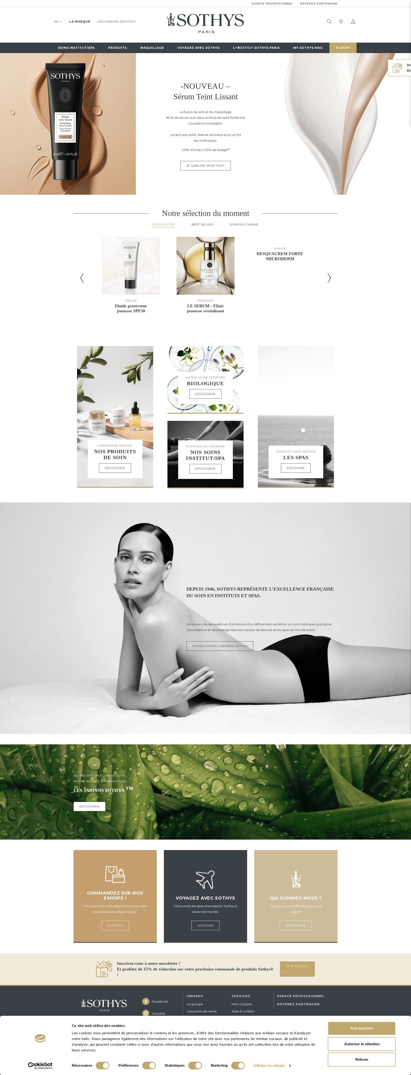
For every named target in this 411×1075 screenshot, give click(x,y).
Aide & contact (243, 1011)
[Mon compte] (353, 21)
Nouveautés (163, 224)
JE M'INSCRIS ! (296, 969)
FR (56, 21)
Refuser (361, 1059)
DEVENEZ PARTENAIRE (298, 1004)
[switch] (149, 1065)
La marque (79, 21)
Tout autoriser (361, 1028)
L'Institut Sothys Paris (256, 48)
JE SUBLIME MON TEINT (205, 165)
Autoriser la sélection (362, 1044)
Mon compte (242, 1004)
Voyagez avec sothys (198, 48)
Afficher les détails (269, 1066)
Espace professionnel (272, 3)
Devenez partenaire (319, 3)
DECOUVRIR (89, 806)
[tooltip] (329, 21)
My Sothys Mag (308, 48)
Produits (117, 48)
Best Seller (202, 224)
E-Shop (343, 48)
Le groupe (195, 1004)
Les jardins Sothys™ (117, 21)
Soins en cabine (244, 224)
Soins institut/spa (76, 48)
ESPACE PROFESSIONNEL (301, 996)
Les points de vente (202, 1011)
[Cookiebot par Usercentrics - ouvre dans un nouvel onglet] (40, 1065)
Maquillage (152, 48)
